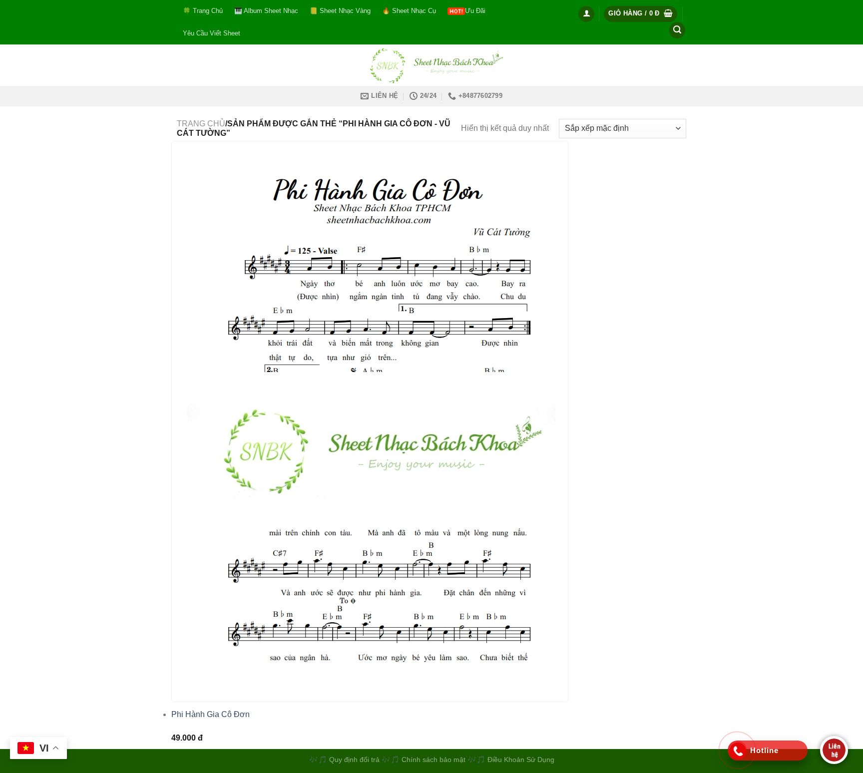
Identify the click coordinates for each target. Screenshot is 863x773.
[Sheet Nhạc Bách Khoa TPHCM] (431, 65)
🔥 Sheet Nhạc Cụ (409, 10)
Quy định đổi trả (354, 760)
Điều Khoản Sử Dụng (520, 760)
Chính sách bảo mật (434, 760)
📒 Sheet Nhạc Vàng (340, 10)
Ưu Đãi (475, 10)
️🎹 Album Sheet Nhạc (266, 10)
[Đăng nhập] (586, 14)
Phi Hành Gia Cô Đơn (210, 714)
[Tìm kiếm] (677, 30)
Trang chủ (201, 123)
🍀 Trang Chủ (203, 10)
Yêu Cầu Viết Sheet (211, 33)
